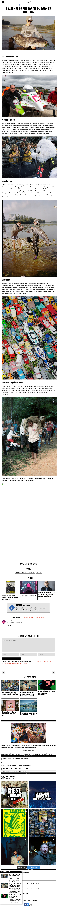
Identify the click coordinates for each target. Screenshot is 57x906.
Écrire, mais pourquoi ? (28, 596)
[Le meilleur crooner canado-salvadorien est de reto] (14, 851)
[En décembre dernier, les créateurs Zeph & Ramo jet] (42, 823)
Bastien (25, 5)
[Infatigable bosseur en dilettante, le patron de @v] (42, 851)
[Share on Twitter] (28, 905)
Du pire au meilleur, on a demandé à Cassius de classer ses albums (46, 594)
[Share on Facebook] (25, 905)
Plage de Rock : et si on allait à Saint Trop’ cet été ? (8, 713)
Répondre (9, 629)
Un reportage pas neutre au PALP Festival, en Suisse (28, 714)
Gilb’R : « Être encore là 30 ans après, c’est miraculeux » (46, 693)
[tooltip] (21, 564)
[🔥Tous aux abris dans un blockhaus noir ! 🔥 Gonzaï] (14, 823)
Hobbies (24, 572)
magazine (39, 572)
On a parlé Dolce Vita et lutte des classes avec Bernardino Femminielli (27, 694)
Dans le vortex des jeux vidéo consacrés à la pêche (9, 693)
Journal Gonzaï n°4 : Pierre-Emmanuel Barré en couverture (10, 597)
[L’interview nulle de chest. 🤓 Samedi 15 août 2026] (14, 794)
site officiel (30, 480)
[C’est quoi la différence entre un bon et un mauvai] (42, 794)
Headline (18, 572)
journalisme (31, 572)
